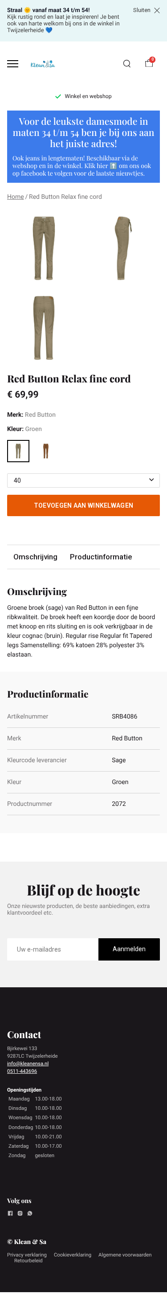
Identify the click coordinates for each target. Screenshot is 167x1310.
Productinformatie (101, 556)
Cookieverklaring (72, 1255)
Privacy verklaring (27, 1255)
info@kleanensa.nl (28, 1063)
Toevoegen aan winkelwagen (84, 505)
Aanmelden (129, 949)
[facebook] (10, 1214)
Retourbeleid (28, 1260)
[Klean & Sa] (43, 63)
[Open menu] (12, 64)
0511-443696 (22, 1071)
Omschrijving (35, 556)
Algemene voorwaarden (125, 1255)
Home (15, 197)
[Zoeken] (127, 64)
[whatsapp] (30, 1214)
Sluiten (142, 10)
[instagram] (20, 1214)
